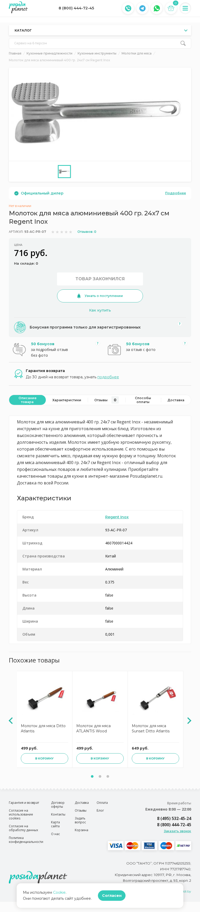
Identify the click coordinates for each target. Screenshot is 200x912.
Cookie (59, 892)
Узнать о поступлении (104, 296)
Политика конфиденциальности (26, 840)
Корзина (81, 830)
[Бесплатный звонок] (128, 8)
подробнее (108, 377)
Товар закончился (100, 278)
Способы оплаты (143, 400)
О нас (55, 834)
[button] (92, 776)
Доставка (175, 400)
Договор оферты (58, 804)
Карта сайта (55, 824)
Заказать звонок (177, 831)
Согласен (112, 895)
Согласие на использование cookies (21, 814)
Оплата (102, 803)
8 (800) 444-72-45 (76, 8)
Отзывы (105, 400)
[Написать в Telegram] (142, 8)
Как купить (100, 310)
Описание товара (27, 400)
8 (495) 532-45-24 (174, 818)
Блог (100, 810)
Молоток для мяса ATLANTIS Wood (93, 728)
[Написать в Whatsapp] (157, 8)
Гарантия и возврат (24, 803)
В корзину (44, 758)
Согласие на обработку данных (23, 828)
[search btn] (183, 43)
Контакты (58, 814)
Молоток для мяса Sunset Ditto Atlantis (151, 728)
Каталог (23, 30)
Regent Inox (117, 517)
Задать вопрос (80, 820)
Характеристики (66, 400)
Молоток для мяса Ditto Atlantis (43, 728)
